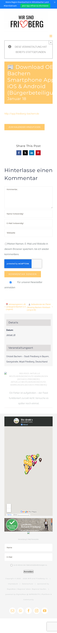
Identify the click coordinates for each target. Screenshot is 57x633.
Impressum (13, 584)
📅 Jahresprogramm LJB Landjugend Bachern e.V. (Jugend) (16, 306)
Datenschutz (27, 584)
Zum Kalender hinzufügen (24, 127)
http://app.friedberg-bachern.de (21, 113)
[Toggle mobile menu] (51, 36)
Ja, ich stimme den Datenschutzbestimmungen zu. (30, 565)
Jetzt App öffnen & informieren (35, 5)
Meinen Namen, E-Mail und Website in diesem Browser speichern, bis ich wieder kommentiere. (26, 249)
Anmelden (28, 571)
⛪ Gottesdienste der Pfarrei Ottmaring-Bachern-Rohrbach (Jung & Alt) (39, 307)
